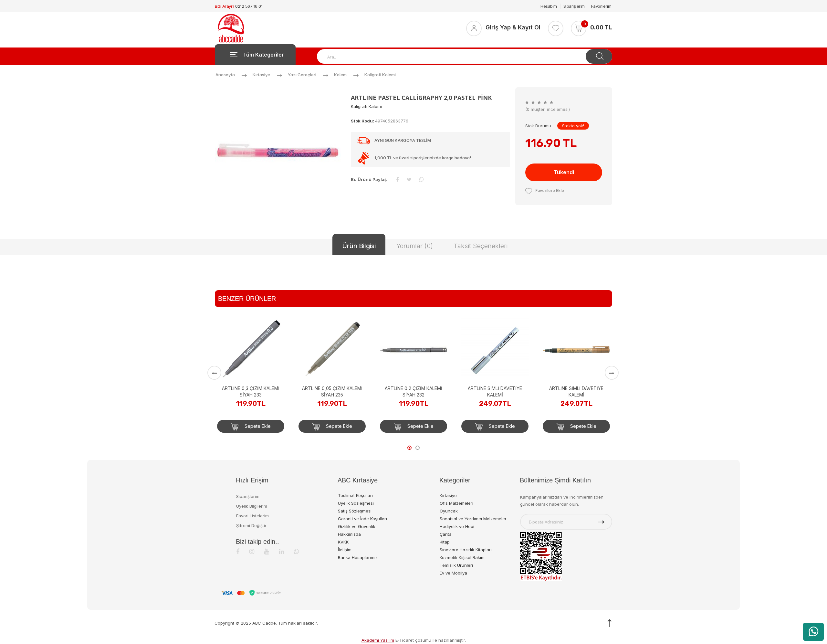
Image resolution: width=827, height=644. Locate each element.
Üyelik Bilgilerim (251, 506)
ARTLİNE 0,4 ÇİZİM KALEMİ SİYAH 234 (588, 332)
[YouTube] (266, 551)
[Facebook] (237, 551)
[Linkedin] (281, 551)
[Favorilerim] (555, 28)
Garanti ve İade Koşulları (362, 518)
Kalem (340, 74)
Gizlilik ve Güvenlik (356, 526)
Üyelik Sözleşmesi (356, 503)
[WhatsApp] (296, 551)
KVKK (343, 541)
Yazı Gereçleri (302, 74)
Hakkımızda (349, 534)
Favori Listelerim (252, 515)
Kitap (445, 541)
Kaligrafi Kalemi (380, 74)
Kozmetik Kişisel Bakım (462, 557)
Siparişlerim (574, 6)
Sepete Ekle (268, 426)
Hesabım (548, 6)
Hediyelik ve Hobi (457, 526)
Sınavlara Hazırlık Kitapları (466, 549)
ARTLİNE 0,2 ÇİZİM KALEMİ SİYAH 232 (343, 391)
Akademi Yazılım (377, 640)
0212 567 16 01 (248, 6)
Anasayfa (225, 74)
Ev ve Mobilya (453, 572)
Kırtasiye (261, 74)
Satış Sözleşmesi (355, 510)
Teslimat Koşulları (355, 495)
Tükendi (564, 172)
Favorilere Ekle (549, 190)
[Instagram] (251, 551)
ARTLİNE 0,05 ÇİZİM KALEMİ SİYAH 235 (262, 391)
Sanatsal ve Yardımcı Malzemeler (473, 518)
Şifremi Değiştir (251, 525)
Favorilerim (601, 6)
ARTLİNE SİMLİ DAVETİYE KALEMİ (425, 391)
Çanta (446, 534)
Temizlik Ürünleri (456, 565)
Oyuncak (449, 510)
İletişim (344, 549)
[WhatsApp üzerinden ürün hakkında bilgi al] (813, 632)
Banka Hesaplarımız (358, 557)
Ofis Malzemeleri (456, 503)
